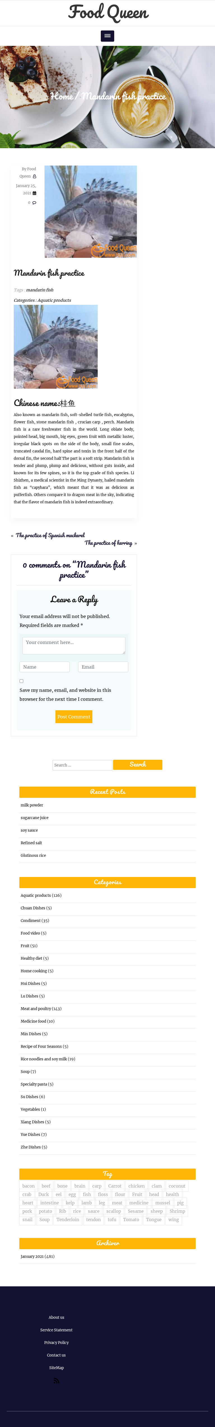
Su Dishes (29, 1097)
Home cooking (34, 971)
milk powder (32, 805)
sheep (157, 1211)
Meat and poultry (36, 1008)
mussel (162, 1203)
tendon (93, 1219)
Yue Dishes (30, 1134)
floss (103, 1194)
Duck (43, 1194)
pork (27, 1211)
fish (87, 1194)
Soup (25, 1071)
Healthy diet (31, 958)
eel (59, 1194)
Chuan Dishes (33, 908)
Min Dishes (31, 1034)
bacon (28, 1186)
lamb (86, 1203)
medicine (138, 1203)
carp (96, 1186)
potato (45, 1211)
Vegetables (30, 1109)
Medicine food (33, 1021)
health (172, 1194)
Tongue (154, 1219)
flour (120, 1194)
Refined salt (31, 843)
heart (27, 1203)
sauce (93, 1211)
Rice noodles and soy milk (44, 1059)
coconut (177, 1186)
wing (174, 1219)
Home (61, 97)
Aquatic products (54, 300)
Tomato (131, 1219)
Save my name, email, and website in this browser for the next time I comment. (65, 694)
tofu (112, 1219)
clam (157, 1186)
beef (46, 1186)
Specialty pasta (34, 1084)
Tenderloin (68, 1219)
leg (102, 1203)
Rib (62, 1211)
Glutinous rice (33, 855)
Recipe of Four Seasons (41, 1046)
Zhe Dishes (31, 1147)
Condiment (31, 920)
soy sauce (29, 830)
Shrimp (177, 1211)
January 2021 (32, 1256)
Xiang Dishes (32, 1122)
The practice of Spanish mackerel (50, 535)
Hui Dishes (30, 983)
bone (62, 1186)
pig (180, 1203)
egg (72, 1194)
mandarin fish (39, 290)
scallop (113, 1211)
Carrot (114, 1186)
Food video (30, 933)
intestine (49, 1203)
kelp (70, 1203)
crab (26, 1194)
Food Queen (107, 13)
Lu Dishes (29, 996)
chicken (136, 1186)
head (154, 1194)
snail (27, 1219)
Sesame (136, 1211)
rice (77, 1211)
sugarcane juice (34, 817)
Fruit (25, 946)
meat (117, 1203)
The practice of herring (108, 543)
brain (79, 1186)
